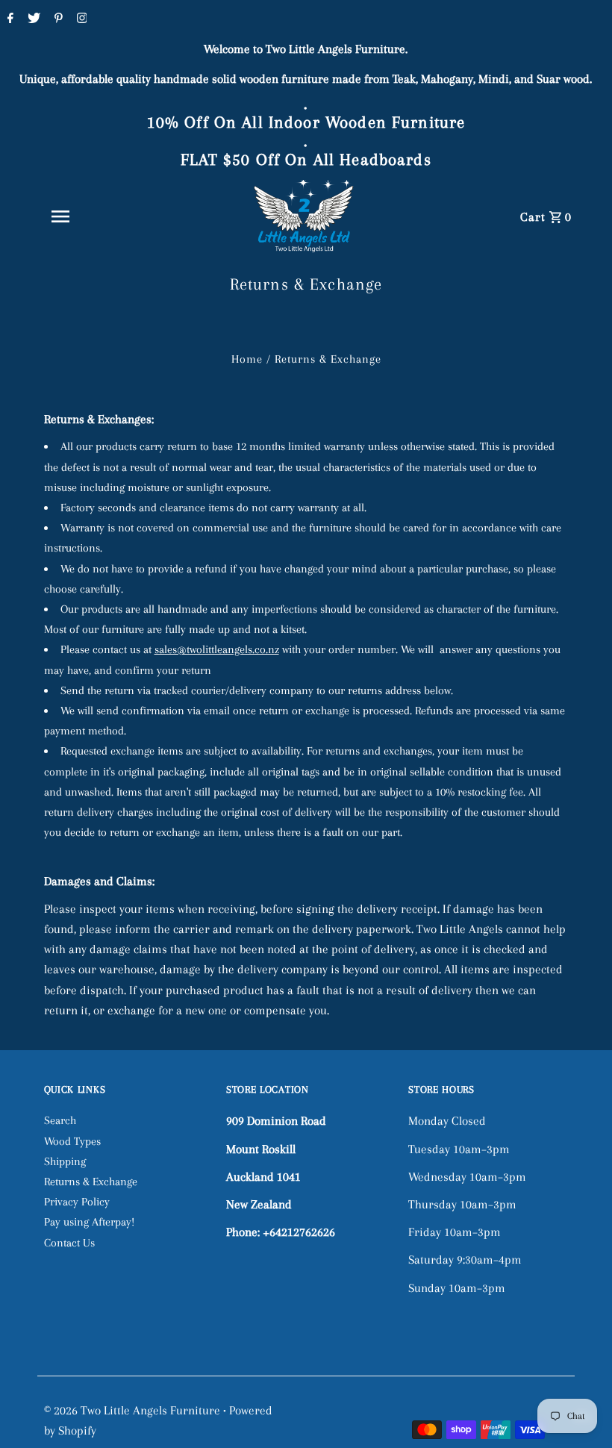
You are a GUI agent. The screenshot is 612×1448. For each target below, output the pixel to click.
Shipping (65, 1161)
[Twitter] (32, 19)
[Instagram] (80, 19)
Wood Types (72, 1141)
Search (60, 1120)
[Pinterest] (57, 19)
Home (247, 359)
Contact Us (69, 1242)
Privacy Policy (77, 1201)
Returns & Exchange (90, 1181)
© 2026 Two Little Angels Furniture (133, 1410)
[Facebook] (8, 19)
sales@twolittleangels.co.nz (216, 649)
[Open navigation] (93, 216)
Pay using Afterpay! (89, 1222)
